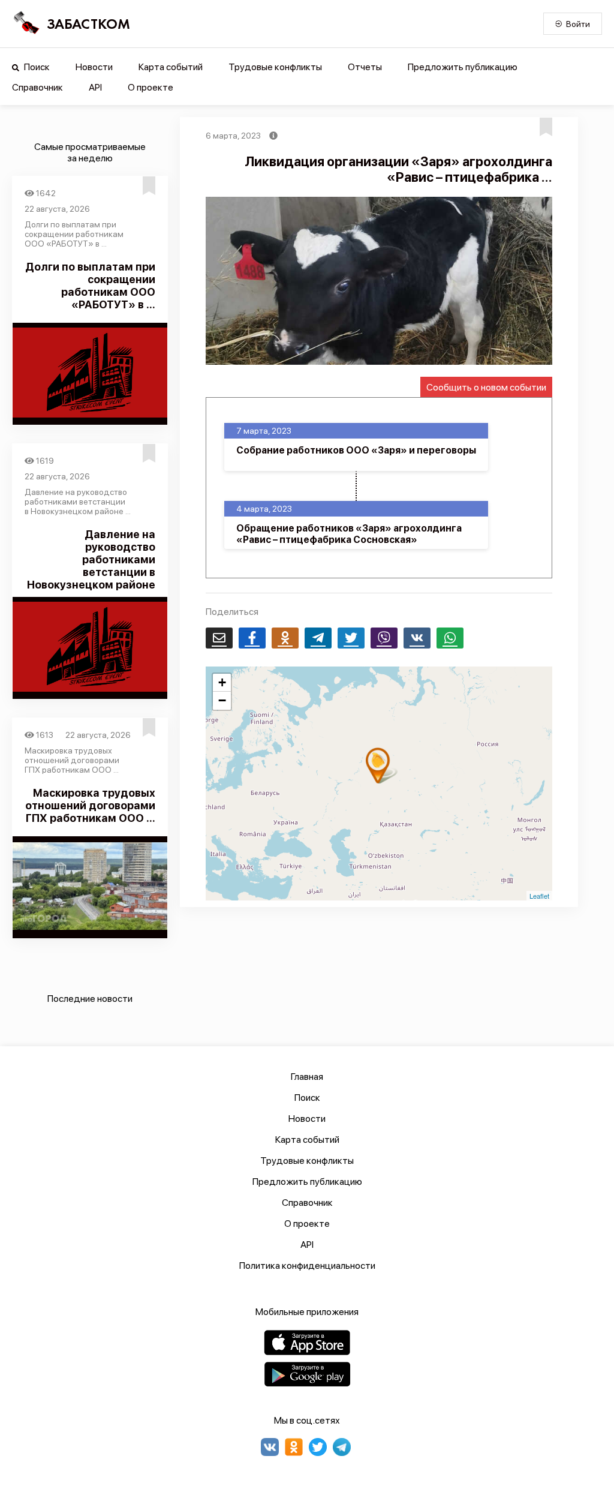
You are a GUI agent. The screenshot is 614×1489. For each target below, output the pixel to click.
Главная (307, 1076)
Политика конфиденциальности (307, 1265)
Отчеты (365, 67)
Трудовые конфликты (275, 67)
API (95, 87)
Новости (94, 67)
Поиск (36, 67)
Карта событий (171, 67)
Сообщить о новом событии (486, 387)
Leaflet (539, 895)
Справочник (37, 87)
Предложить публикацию (462, 67)
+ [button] (222, 682)
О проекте (150, 87)
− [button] (222, 700)
